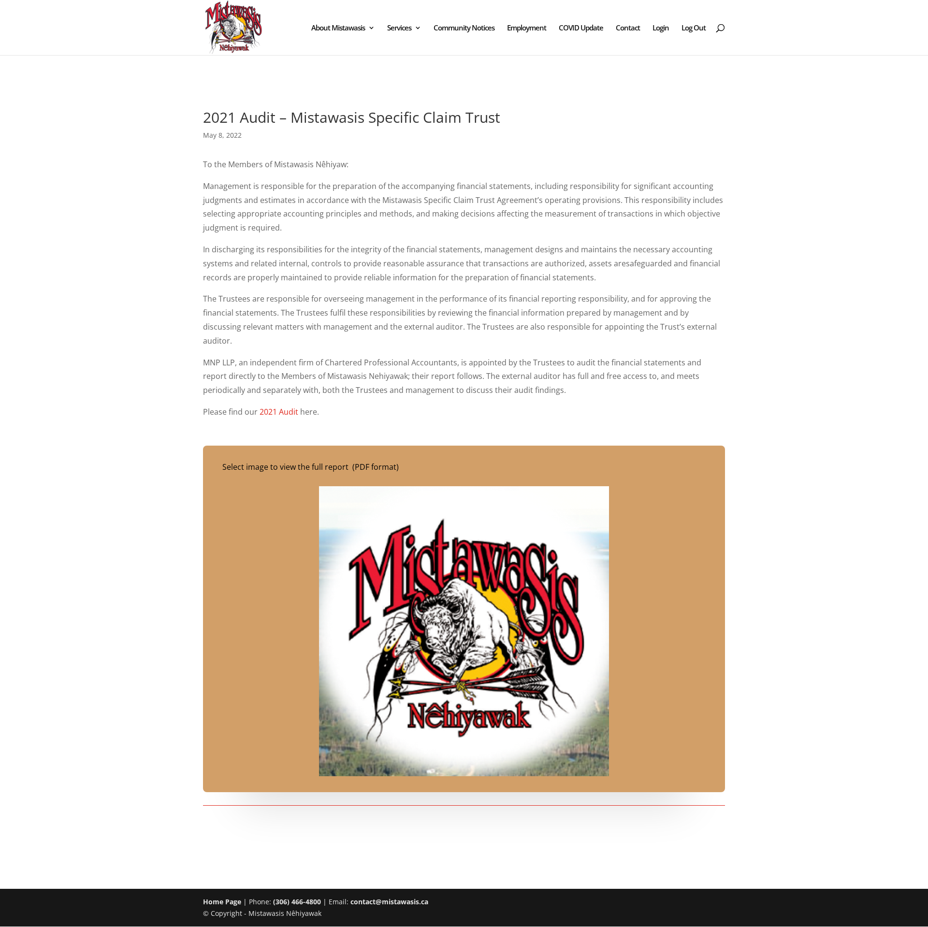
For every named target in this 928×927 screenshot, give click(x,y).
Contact (628, 28)
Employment (526, 28)
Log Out (694, 28)
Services (399, 28)
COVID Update (581, 28)
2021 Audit (279, 411)
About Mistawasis (338, 28)
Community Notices (464, 28)
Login (660, 28)
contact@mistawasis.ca (389, 901)
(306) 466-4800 (297, 901)
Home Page (222, 901)
